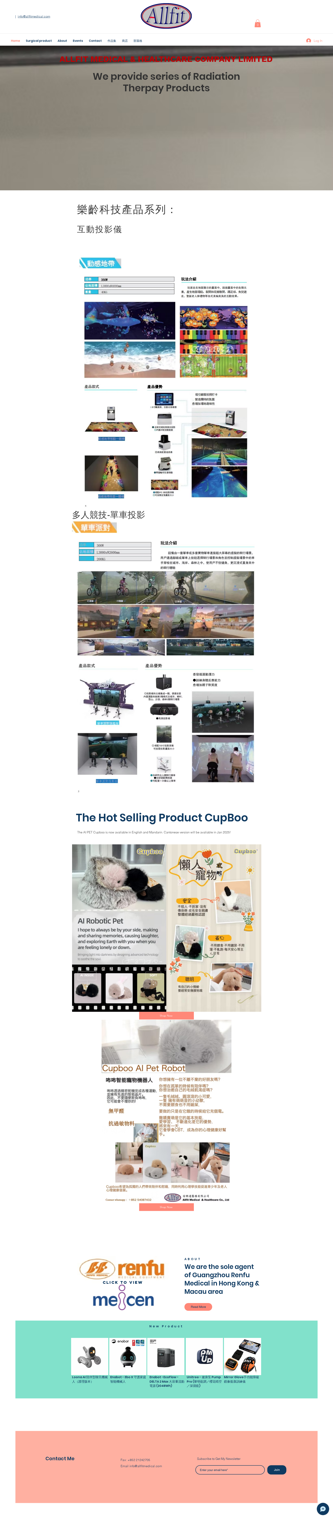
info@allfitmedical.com (34, 16)
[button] (257, 23)
